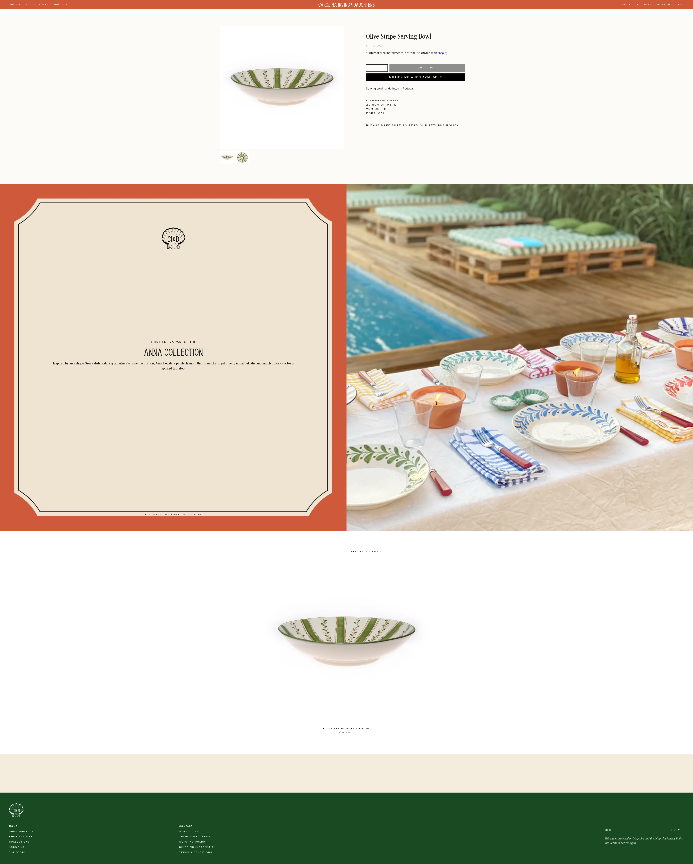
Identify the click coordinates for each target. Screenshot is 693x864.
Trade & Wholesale (195, 837)
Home (13, 826)
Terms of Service (619, 843)
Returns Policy (192, 842)
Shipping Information (197, 847)
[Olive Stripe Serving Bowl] (346, 642)
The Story (17, 852)
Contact (186, 826)
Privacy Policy (674, 838)
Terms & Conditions (195, 852)
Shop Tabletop (21, 831)
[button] (15, 4)
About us (17, 847)
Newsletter (189, 831)
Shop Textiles (21, 837)
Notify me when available (415, 77)
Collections (19, 842)
